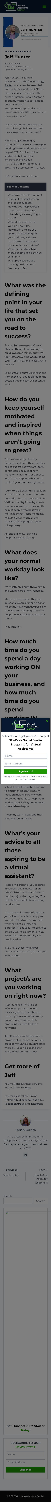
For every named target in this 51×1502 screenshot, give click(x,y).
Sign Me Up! (25, 771)
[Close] (47, 721)
